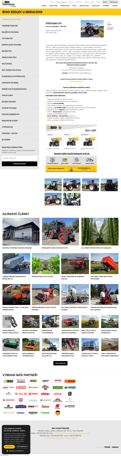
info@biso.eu (58, 433)
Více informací (17, 443)
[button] (16, 451)
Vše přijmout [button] (9, 446)
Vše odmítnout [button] (22, 446)
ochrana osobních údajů (53, 438)
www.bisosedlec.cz (72, 433)
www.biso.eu (85, 433)
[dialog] (16, 439)
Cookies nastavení (69, 438)
